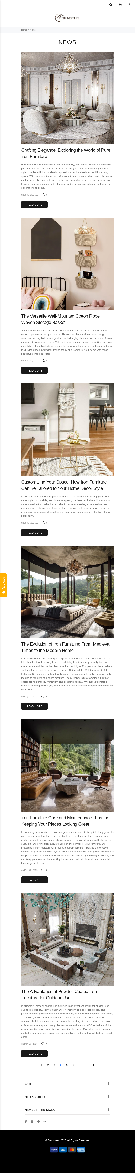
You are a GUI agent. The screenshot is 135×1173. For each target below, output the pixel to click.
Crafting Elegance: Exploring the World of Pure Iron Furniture (65, 153)
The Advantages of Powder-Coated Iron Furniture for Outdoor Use (59, 994)
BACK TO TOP (68, 1165)
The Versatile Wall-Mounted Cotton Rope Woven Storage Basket (60, 319)
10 (86, 1065)
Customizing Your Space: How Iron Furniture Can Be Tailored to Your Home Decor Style (64, 485)
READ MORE (34, 204)
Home (24, 30)
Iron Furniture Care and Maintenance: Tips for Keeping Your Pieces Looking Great (64, 821)
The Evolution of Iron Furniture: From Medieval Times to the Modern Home (65, 647)
